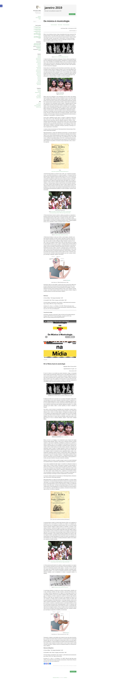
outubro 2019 (39, 72)
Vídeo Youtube (60, 24)
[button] (1, 6)
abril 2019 (39, 80)
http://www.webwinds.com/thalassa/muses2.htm (61, 56)
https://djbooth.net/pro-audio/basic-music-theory (61, 234)
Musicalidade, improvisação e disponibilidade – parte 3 (37, 34)
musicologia (60, 665)
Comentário (74, 665)
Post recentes (72, 14)
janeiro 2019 (39, 84)
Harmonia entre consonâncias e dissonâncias (37, 45)
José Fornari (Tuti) (55, 665)
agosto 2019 (39, 75)
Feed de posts (38, 104)
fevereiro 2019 (38, 83)
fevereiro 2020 (38, 67)
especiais (39, 91)
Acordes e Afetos (39, 50)
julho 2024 (39, 55)
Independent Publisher (56, 677)
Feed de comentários (37, 105)
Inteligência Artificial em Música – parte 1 (37, 31)
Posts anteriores (38, 17)
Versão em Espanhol (54, 24)
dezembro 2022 (38, 58)
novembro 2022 (38, 59)
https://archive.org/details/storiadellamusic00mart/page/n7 (60, 171)
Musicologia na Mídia (37, 10)
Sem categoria (38, 96)
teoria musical (39, 97)
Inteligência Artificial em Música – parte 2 (37, 29)
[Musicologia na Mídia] (38, 9)
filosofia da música (38, 92)
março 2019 (39, 81)
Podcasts (39, 16)
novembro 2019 (38, 71)
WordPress (65, 677)
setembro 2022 (38, 62)
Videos (40, 18)
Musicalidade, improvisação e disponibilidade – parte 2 (37, 37)
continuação (39, 89)
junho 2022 (39, 64)
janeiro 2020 (39, 68)
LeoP (40, 93)
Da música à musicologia (56, 21)
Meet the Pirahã (61, 94)
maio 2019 (39, 79)
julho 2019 (39, 76)
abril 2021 (39, 66)
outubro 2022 (39, 60)
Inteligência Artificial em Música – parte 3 (37, 27)
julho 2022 (39, 63)
